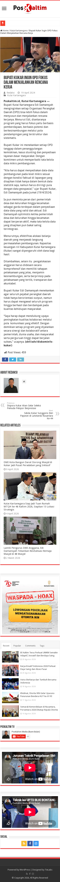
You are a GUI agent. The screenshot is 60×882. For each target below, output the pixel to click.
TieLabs (48, 869)
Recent (6, 645)
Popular (17, 645)
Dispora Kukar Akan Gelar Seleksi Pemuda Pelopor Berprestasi (24, 406)
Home (5, 30)
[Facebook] (30, 843)
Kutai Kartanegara (18, 30)
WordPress (25, 869)
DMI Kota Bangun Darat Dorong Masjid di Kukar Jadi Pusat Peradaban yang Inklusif (28, 464)
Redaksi (10, 92)
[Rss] (24, 843)
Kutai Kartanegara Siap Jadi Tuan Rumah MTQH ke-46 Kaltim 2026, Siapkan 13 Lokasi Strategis (29, 506)
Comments (30, 645)
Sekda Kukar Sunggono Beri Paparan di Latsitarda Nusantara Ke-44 (36, 415)
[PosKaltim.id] (30, 8)
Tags (42, 645)
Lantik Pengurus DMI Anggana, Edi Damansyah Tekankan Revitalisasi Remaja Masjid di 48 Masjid (28, 550)
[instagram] (36, 843)
